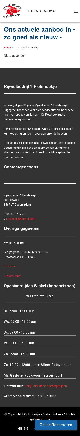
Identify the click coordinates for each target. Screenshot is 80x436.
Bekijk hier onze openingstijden (45, 386)
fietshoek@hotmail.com (20, 218)
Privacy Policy (12, 275)
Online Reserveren (56, 424)
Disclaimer (10, 266)
